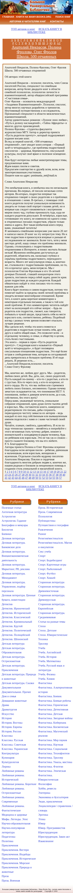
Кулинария (8, 757)
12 (31, 471)
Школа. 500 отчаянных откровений (36, 58)
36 (50, 474)
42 (9, 477)
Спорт (41, 555)
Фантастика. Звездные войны (55, 718)
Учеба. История (47, 656)
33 (40, 474)
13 (34, 471)
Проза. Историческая (50, 507)
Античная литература (14, 512)
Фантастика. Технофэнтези (54, 753)
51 (40, 477)
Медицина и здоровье (14, 814)
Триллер (43, 643)
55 (53, 477)
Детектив (7, 604)
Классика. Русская (12, 740)
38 (57, 474)
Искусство (8, 713)
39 (60, 474)
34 (43, 474)
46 (23, 477)
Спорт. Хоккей (46, 577)
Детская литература (13, 643)
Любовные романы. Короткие (19, 784)
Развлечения (45, 529)
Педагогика (8, 836)
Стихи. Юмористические (52, 634)
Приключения (10, 845)
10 (24, 471)
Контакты (57, 21)
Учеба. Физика (46, 674)
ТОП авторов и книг (23, 29)
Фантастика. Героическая (53, 705)
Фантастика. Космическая (53, 727)
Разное (42, 533)
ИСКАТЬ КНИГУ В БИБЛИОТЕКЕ (45, 31)
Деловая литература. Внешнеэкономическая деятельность (15, 556)
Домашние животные (14, 700)
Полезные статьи (11, 507)
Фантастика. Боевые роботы (54, 700)
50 (36, 477)
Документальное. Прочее (16, 692)
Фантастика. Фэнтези (50, 766)
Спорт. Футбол (47, 573)
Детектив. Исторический (16, 613)
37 (53, 474)
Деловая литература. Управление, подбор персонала (13, 586)
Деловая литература (13, 538)
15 (41, 471)
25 (13, 474)
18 (51, 471)
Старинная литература (51, 582)
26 (16, 474)
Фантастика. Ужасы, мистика (55, 762)
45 (19, 477)
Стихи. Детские (47, 630)
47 (26, 477)
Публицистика (46, 520)
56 (57, 477)
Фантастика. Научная (50, 744)
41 (6, 477)
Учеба (41, 648)
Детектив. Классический (16, 617)
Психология (45, 516)
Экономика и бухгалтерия (53, 797)
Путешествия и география (53, 525)
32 (36, 474)
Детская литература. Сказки (18, 683)
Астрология (8, 516)
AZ (59, 43)
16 (44, 471)
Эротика (43, 814)
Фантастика (45, 683)
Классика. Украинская (15, 748)
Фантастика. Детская (50, 713)
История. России (11, 731)
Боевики (7, 533)
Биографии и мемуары (15, 525)
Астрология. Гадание (14, 520)
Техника (43, 639)
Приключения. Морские (16, 863)
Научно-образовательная (16, 823)
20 (58, 471)
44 (16, 477)
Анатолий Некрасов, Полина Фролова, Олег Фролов (36, 49)
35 (46, 474)
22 (65, 471)
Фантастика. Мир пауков (52, 740)
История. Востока (12, 722)
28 (23, 474)
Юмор (41, 823)
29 (26, 474)
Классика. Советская (14, 744)
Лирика (6, 766)
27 (19, 474)
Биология (7, 529)
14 (37, 471)
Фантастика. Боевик (50, 696)
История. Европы (12, 727)
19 (54, 471)
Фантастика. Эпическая (52, 770)
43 (13, 477)
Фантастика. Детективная (53, 709)
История (7, 718)
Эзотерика (44, 792)
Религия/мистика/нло (50, 538)
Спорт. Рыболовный (50, 569)
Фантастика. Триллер (50, 757)
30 (30, 474)
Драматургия (9, 709)
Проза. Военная (11, 880)
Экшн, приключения (50, 801)
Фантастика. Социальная (52, 748)
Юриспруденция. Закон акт (54, 836)
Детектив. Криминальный (17, 621)
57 (60, 477)
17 (48, 471)
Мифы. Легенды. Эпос (15, 819)
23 (6, 474)
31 (33, 474)
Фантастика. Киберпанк (52, 722)
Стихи (42, 626)
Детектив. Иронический (16, 608)
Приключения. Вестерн (15, 849)
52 (43, 477)
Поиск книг (63, 16)
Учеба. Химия (46, 678)
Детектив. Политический (16, 630)
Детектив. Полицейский (16, 634)
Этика (41, 819)
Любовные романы (13, 770)
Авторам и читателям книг (28, 21)
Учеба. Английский (49, 652)
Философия (45, 784)
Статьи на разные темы (51, 621)
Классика (7, 735)
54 (50, 477)
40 (63, 474)
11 (27, 471)
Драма (5, 705)
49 (33, 477)
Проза (5, 876)
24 (9, 474)
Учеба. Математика (49, 661)
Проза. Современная (50, 512)
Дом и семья (9, 696)
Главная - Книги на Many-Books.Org (26, 16)
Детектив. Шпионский (15, 639)
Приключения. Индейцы (16, 854)
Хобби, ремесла (47, 788)
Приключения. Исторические (19, 858)
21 (61, 471)
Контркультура (10, 753)
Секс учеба (44, 551)
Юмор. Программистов (51, 827)
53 (46, 477)
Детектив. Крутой (12, 626)
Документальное (11, 687)
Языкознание (45, 841)
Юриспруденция (47, 832)
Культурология (10, 762)
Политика (7, 841)
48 (30, 477)
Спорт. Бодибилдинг (50, 560)
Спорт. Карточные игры (52, 564)
